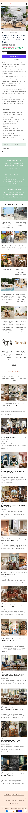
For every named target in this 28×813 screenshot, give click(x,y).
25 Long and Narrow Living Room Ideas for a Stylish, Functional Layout (14, 573)
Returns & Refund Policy (20, 798)
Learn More (17, 168)
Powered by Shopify (22, 808)
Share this (5, 151)
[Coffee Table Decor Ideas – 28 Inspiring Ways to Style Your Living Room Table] (14, 697)
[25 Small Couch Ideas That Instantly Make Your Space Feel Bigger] (14, 594)
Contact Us (21, 800)
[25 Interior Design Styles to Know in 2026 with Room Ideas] (14, 494)
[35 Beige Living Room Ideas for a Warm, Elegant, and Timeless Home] (14, 392)
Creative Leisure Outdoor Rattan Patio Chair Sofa (7, 224)
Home (3, 32)
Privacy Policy (7, 800)
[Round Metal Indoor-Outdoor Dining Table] (20, 213)
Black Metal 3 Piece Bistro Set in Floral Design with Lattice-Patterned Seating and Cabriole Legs (7, 354)
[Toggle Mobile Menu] (2, 3)
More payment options (14, 59)
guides (2, 672)
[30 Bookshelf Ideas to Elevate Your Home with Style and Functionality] (14, 627)
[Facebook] (10, 803)
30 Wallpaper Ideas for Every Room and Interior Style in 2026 (12, 472)
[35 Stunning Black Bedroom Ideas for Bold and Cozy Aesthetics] (14, 763)
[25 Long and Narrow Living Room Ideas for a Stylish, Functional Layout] (14, 561)
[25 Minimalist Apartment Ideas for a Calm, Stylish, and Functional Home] (14, 528)
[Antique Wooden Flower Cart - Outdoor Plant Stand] (20, 260)
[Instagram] (13, 803)
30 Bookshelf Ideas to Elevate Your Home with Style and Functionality (13, 639)
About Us (4, 798)
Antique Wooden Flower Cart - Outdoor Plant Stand (20, 271)
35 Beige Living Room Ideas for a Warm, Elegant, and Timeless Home (12, 404)
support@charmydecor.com (20, 1)
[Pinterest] (15, 803)
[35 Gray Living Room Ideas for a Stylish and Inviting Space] (14, 426)
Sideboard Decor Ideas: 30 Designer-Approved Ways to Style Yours (11, 740)
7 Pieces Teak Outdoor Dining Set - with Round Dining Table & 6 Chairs (20, 247)
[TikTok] (17, 803)
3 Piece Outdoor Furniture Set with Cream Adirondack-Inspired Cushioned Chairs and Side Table (20, 354)
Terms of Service (14, 800)
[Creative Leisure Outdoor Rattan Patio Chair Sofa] (7, 213)
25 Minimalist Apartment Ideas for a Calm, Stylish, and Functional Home (13, 539)
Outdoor (7, 32)
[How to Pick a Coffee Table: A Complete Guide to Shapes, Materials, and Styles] (14, 663)
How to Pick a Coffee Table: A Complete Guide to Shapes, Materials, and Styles (12, 674)
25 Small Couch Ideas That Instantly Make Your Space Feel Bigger (13, 605)
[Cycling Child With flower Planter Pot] (7, 260)
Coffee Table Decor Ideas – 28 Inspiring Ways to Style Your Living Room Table (12, 708)
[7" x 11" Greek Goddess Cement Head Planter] (7, 237)
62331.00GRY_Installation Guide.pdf (11, 144)
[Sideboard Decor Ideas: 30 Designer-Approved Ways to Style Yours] (14, 729)
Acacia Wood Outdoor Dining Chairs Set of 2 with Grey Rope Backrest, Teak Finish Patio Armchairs (20, 296)
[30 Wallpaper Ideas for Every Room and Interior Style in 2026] (14, 460)
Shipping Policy (10, 798)
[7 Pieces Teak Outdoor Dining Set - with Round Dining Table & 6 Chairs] (20, 237)
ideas (2, 402)
